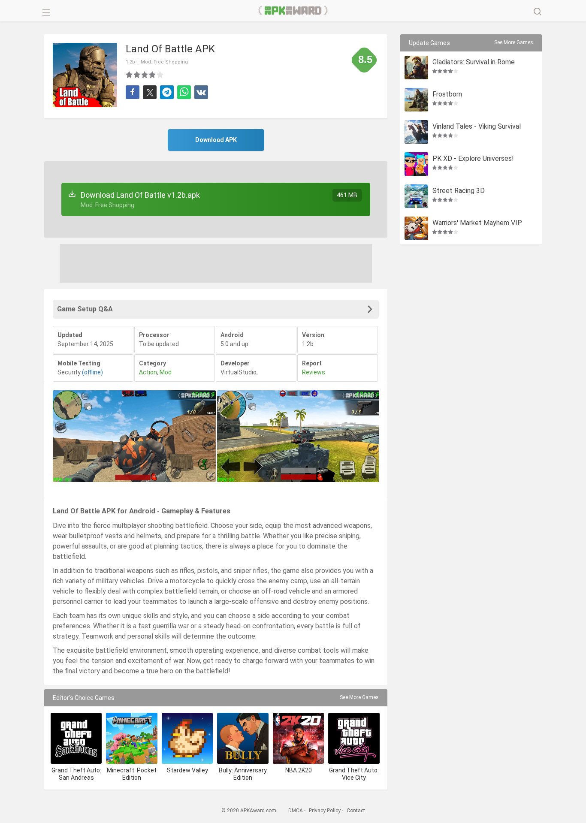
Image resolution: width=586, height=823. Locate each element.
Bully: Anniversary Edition (243, 774)
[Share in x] (150, 92)
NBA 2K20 (298, 770)
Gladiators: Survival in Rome (473, 62)
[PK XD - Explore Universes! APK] (416, 164)
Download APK (216, 139)
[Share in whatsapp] (184, 92)
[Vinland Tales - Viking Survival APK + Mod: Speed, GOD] (416, 132)
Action (148, 372)
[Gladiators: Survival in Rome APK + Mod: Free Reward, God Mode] (416, 67)
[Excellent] (160, 74)
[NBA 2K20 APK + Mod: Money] (298, 738)
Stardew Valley (187, 770)
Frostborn (447, 94)
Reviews (313, 372)
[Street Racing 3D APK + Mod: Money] (416, 196)
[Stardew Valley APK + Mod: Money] (187, 738)
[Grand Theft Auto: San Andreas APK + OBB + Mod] (76, 738)
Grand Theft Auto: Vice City (354, 774)
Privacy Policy (325, 811)
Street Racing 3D (458, 191)
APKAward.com (293, 10)
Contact (356, 811)
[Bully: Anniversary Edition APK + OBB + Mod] (242, 738)
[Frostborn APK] (416, 100)
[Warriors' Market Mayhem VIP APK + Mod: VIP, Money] (416, 228)
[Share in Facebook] (132, 92)
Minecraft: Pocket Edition (132, 774)
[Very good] (153, 74)
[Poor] (129, 74)
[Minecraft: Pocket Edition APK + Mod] (131, 738)
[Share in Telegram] (167, 92)
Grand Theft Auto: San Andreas (76, 774)
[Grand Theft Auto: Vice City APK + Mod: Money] (353, 738)
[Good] (145, 74)
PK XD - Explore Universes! (473, 159)
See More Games (359, 697)
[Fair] (137, 74)
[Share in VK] (201, 92)
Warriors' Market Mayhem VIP (477, 223)
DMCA (295, 811)
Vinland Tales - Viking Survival (476, 126)
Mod (166, 372)
